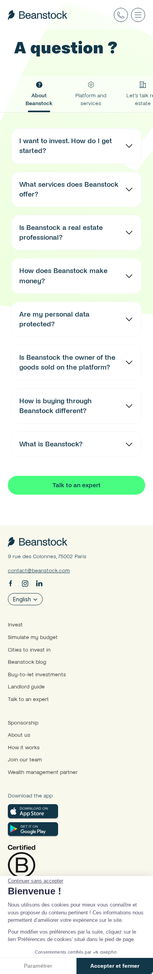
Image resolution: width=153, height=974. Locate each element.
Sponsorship (23, 723)
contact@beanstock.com (39, 570)
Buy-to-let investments (37, 674)
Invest (15, 625)
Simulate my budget (33, 637)
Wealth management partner (43, 772)
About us (19, 735)
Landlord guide (26, 687)
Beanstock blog (27, 662)
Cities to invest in (29, 650)
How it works (24, 747)
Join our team (25, 760)
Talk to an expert (28, 699)
